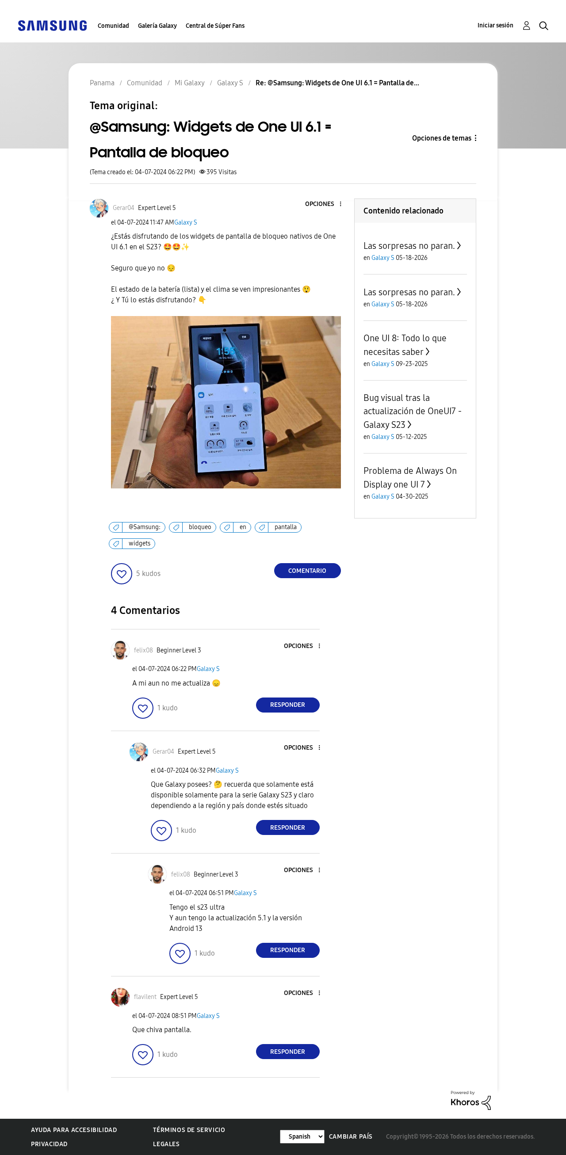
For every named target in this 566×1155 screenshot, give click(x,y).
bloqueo (200, 527)
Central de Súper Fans (215, 26)
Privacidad (49, 1144)
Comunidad (113, 26)
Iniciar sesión (495, 25)
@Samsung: (145, 527)
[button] (325, 204)
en (243, 527)
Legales (166, 1144)
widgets (139, 543)
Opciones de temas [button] (441, 138)
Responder (287, 705)
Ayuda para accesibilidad (74, 1130)
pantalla (286, 527)
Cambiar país (351, 1136)
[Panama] (52, 25)
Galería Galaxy (157, 26)
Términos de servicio (189, 1130)
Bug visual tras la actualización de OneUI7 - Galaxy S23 (412, 411)
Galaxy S (185, 222)
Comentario (307, 571)
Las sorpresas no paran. (409, 245)
